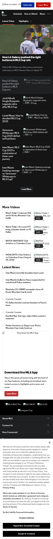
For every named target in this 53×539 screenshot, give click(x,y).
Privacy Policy (9, 488)
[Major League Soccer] (4, 14)
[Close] (49, 443)
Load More (26, 189)
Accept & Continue (26, 534)
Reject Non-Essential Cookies (26, 526)
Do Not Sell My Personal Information (18, 512)
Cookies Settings (26, 518)
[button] (48, 14)
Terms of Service (37, 493)
